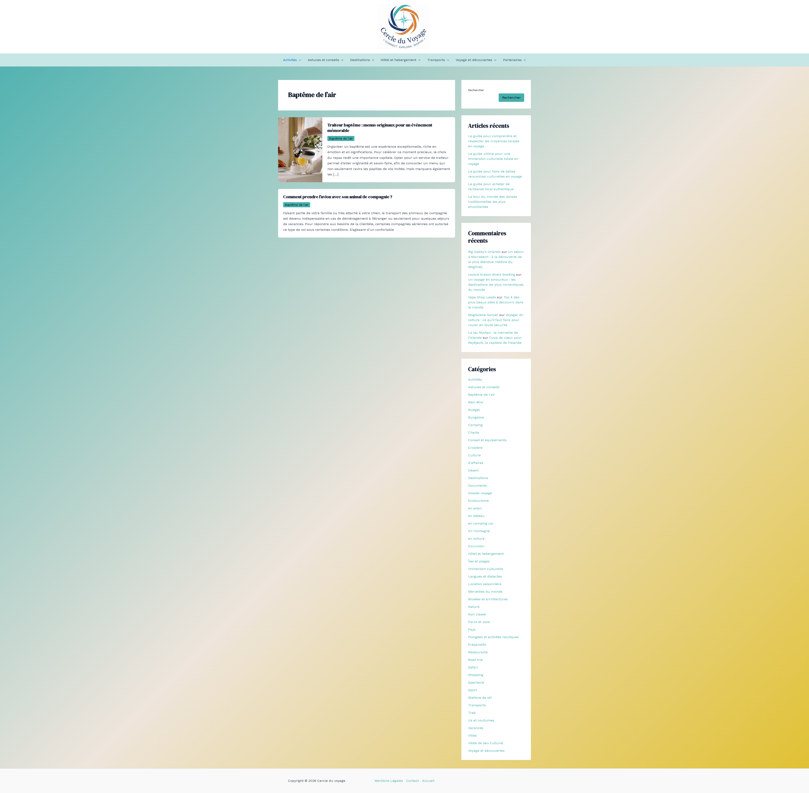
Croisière (475, 448)
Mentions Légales (389, 781)
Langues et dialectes (485, 576)
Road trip (475, 660)
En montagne (479, 531)
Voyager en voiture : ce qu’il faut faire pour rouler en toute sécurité (495, 320)
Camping (475, 425)
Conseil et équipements (487, 440)
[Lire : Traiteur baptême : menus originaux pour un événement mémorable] (300, 149)
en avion (475, 508)
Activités (290, 60)
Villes (472, 735)
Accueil (428, 781)
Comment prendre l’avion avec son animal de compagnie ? (337, 197)
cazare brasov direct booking (491, 274)
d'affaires (475, 463)
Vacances (475, 728)
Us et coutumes (481, 720)
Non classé (477, 614)
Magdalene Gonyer (483, 315)
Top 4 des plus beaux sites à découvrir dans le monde (495, 302)
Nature (474, 607)
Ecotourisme (478, 501)
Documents (477, 485)
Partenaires (512, 60)
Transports (436, 60)
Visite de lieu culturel (485, 743)
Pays (471, 629)
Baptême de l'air (341, 138)
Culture (474, 455)
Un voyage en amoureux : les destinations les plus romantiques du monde (496, 285)
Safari (473, 667)
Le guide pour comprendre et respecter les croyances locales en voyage (493, 141)
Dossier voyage (480, 493)
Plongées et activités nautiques (493, 637)
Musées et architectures (488, 599)
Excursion (476, 546)
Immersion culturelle (485, 569)
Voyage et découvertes (474, 60)
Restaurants (478, 652)
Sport (472, 690)
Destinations (360, 60)
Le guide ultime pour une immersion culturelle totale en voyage (493, 159)
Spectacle (476, 682)
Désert (473, 470)
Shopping (475, 675)
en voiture (476, 539)
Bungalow (476, 417)
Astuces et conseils (323, 60)
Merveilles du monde (485, 592)
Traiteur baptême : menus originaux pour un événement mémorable (379, 127)
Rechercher (476, 90)
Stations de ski (480, 698)
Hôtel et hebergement (398, 60)
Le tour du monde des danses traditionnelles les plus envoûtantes (492, 202)
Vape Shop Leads (482, 297)
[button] (299, 60)
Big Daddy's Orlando (484, 252)
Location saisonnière (484, 584)
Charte (473, 432)
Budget (474, 410)
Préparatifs (477, 645)
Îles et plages (479, 561)
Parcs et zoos (479, 622)
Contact (412, 781)
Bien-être (475, 402)
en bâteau (476, 516)
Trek (471, 713)
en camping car (481, 523)
